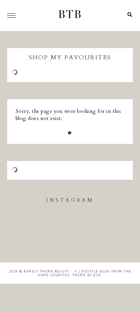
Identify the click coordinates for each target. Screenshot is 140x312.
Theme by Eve (86, 275)
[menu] (11, 15)
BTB (70, 15)
